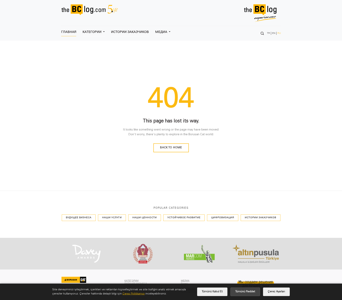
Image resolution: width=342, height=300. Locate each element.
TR (268, 33)
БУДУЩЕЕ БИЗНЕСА (78, 217)
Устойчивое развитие (183, 217)
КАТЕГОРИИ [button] (92, 32)
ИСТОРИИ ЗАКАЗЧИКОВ (130, 32)
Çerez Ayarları (276, 291)
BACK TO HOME (171, 147)
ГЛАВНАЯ (68, 32)
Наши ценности (144, 217)
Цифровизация (222, 217)
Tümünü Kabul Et (212, 291)
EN (273, 33)
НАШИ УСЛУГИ (112, 217)
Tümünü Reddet (245, 291)
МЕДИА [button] (161, 32)
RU (279, 33)
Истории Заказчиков (260, 217)
